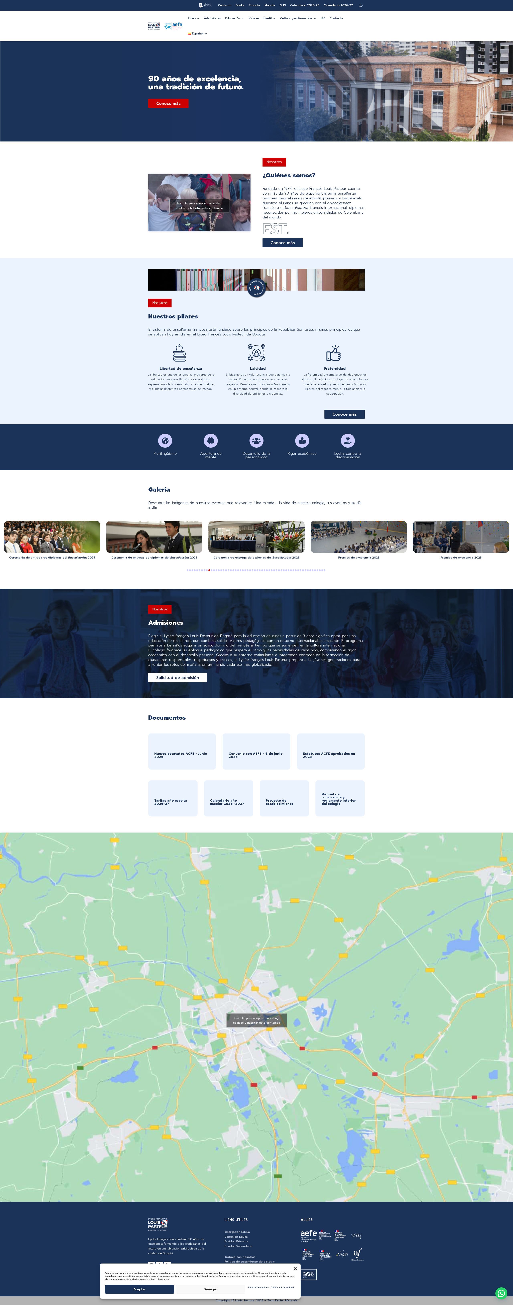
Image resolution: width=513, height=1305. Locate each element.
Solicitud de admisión (177, 678)
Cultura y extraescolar (296, 18)
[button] (295, 1269)
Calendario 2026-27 (338, 5)
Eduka (240, 5)
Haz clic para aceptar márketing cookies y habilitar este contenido (199, 205)
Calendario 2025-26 (304, 5)
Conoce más (168, 103)
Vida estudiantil (260, 18)
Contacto (224, 5)
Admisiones (212, 18)
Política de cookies (258, 1287)
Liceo (192, 18)
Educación (232, 18)
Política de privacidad (282, 1287)
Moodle (270, 5)
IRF (323, 18)
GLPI (283, 5)
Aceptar (139, 1289)
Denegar (210, 1289)
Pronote (254, 5)
